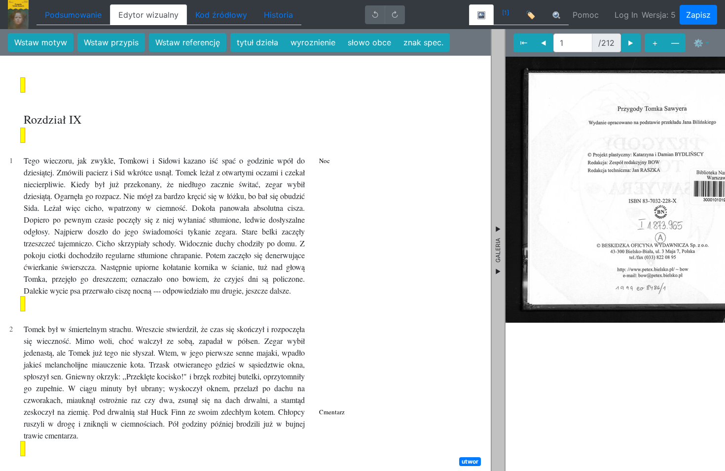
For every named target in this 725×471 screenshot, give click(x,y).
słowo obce (369, 42)
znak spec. (423, 42)
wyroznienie (312, 42)
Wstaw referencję (187, 42)
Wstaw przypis (111, 42)
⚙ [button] (698, 43)
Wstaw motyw (40, 42)
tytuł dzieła (257, 42)
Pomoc (586, 15)
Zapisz (698, 15)
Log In (626, 15)
